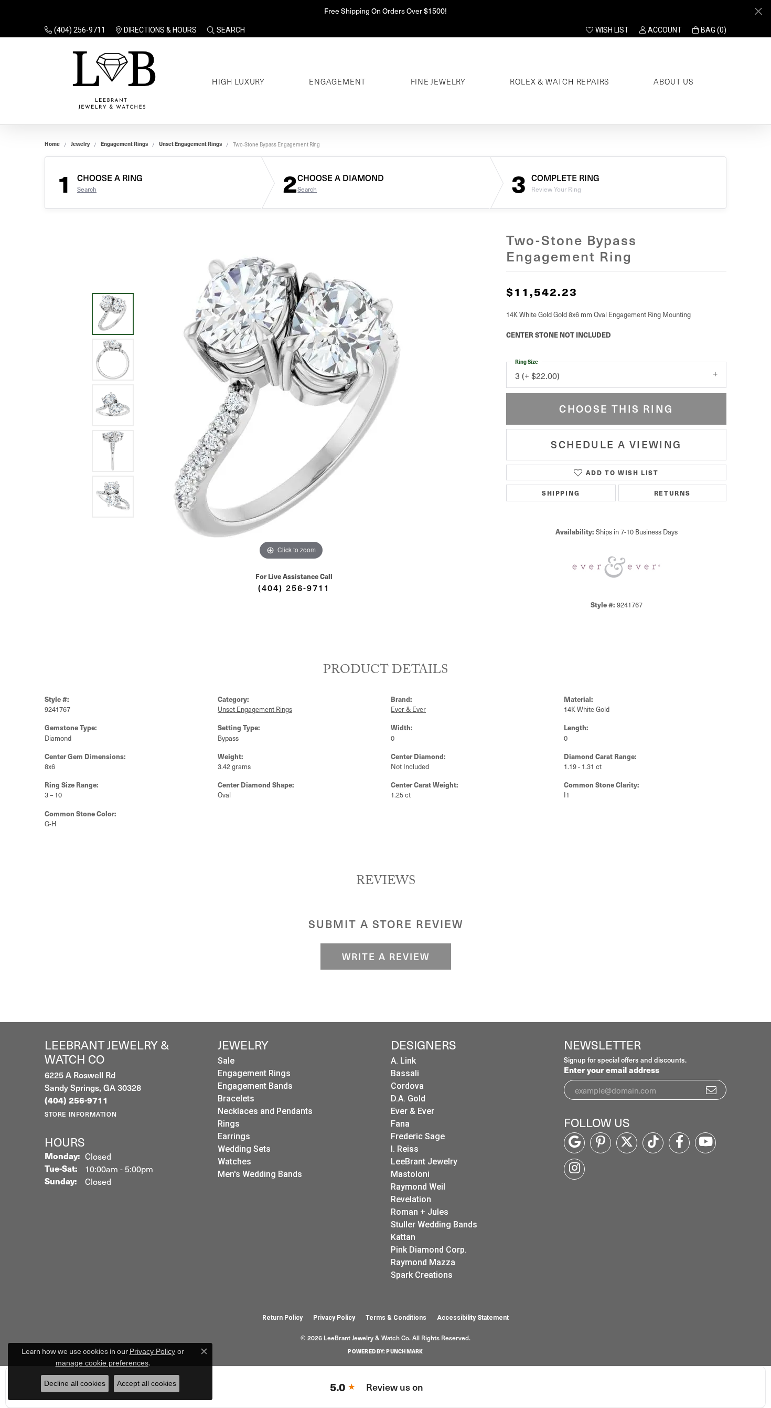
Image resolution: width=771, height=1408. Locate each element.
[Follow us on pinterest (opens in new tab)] (600, 1142)
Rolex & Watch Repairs (559, 81)
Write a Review (386, 956)
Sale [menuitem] (226, 1061)
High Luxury (238, 81)
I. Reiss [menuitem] (405, 1149)
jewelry (80, 144)
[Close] (758, 11)
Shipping (561, 492)
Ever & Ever (408, 709)
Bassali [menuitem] (405, 1073)
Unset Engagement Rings (190, 144)
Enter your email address (611, 1069)
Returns (672, 492)
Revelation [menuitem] (411, 1199)
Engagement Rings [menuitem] (254, 1073)
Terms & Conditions (396, 1317)
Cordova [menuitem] (407, 1086)
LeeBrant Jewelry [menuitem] (424, 1162)
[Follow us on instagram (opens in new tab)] (574, 1169)
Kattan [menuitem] (403, 1237)
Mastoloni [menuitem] (410, 1174)
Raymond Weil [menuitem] (418, 1187)
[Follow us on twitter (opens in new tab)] (626, 1142)
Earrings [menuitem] (234, 1136)
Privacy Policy (334, 1317)
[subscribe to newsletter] (712, 1089)
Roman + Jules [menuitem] (419, 1212)
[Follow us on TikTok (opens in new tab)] (652, 1142)
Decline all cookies (74, 1383)
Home (52, 144)
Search (87, 189)
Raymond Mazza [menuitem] (423, 1262)
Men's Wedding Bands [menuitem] (260, 1174)
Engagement (337, 81)
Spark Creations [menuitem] (422, 1275)
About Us (673, 81)
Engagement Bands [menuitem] (255, 1086)
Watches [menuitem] (234, 1162)
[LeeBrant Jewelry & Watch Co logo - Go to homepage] (112, 81)
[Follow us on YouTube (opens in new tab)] (705, 1142)
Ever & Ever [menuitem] (412, 1111)
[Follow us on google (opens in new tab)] (574, 1142)
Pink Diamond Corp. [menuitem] (429, 1250)
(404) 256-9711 (294, 587)
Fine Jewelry (438, 81)
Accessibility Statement (473, 1317)
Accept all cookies (146, 1383)
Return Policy (282, 1317)
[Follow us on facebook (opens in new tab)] (679, 1142)
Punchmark (404, 1351)
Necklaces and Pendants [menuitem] (265, 1111)
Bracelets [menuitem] (236, 1099)
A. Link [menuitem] (403, 1061)
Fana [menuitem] (400, 1124)
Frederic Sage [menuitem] (418, 1136)
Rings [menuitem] (229, 1124)
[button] (226, 30)
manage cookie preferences (102, 1363)
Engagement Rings (124, 144)
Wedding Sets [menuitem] (244, 1149)
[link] (75, 30)
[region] (291, 405)
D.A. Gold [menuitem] (408, 1099)
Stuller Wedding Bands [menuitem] (434, 1225)
